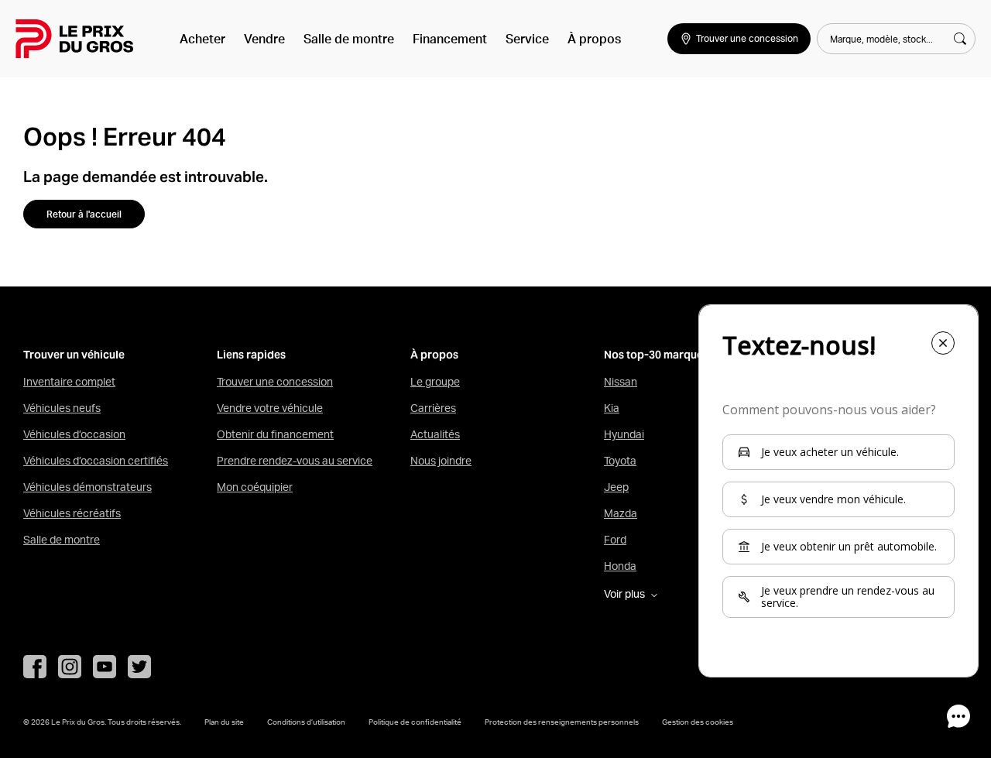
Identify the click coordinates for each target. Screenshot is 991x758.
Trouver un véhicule (74, 355)
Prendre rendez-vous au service (294, 460)
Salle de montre (348, 39)
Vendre (264, 39)
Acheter (202, 39)
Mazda (620, 513)
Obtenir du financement (275, 434)
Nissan (620, 382)
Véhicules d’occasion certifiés (95, 460)
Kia (611, 408)
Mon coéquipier (255, 487)
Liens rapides (251, 355)
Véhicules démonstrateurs (87, 487)
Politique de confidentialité (415, 721)
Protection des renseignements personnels (562, 721)
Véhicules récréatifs (72, 513)
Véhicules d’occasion (74, 434)
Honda (620, 566)
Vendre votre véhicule (270, 408)
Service (527, 39)
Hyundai (624, 434)
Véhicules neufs (62, 408)
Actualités (435, 434)
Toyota (620, 460)
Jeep (616, 487)
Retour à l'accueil (84, 214)
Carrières (433, 408)
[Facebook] (34, 666)
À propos (594, 39)
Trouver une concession (275, 382)
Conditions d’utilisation (306, 721)
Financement (450, 39)
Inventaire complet (69, 382)
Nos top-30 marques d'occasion (685, 355)
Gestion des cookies (697, 721)
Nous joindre (440, 460)
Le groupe (435, 382)
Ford (615, 539)
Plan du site (224, 721)
